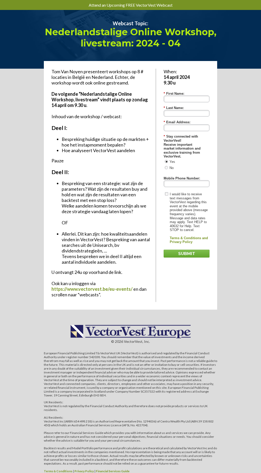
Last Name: (174, 108)
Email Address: (177, 122)
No (171, 168)
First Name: (174, 93)
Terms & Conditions (58, 471)
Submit (186, 253)
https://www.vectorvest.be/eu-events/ (92, 289)
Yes (172, 162)
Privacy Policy (84, 471)
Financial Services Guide (112, 471)
